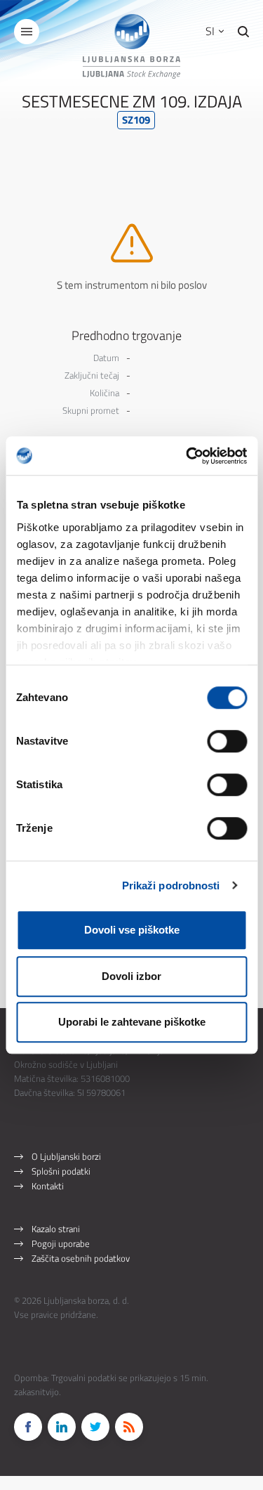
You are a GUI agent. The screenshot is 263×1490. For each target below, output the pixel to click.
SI (211, 30)
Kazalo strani (56, 1229)
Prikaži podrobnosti (171, 885)
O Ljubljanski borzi (66, 1156)
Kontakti (48, 1186)
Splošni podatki (61, 1171)
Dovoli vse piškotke (132, 930)
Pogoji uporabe (61, 1243)
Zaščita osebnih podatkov (81, 1258)
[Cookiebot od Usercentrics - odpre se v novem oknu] (187, 456)
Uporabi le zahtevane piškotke (131, 1022)
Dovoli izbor (131, 976)
